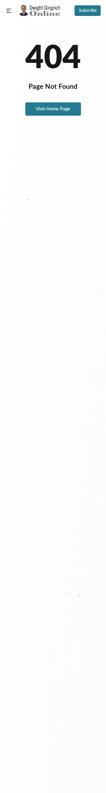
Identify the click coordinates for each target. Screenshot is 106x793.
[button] (9, 10)
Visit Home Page (53, 109)
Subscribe (88, 11)
